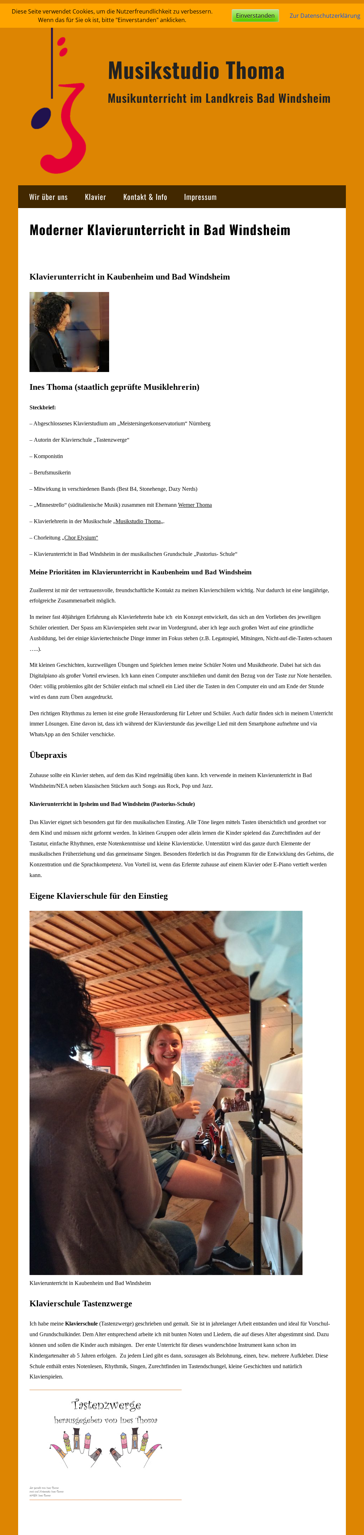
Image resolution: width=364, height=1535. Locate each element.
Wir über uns (48, 196)
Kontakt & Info (145, 196)
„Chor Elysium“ (80, 538)
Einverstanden (255, 16)
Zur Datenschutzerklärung (325, 16)
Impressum (200, 196)
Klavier (95, 196)
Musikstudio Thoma (196, 69)
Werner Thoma (195, 505)
